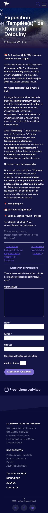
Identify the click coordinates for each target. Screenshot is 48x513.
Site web (8, 344)
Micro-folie (33, 234)
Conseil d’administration (17, 435)
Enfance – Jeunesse (16, 458)
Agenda (11, 482)
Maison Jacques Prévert (15, 234)
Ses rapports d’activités (17, 431)
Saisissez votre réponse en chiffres (20, 355)
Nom (7, 322)
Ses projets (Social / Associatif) (21, 428)
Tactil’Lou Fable (16, 473)
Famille (9, 462)
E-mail (8, 333)
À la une (11, 231)
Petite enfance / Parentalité (19, 454)
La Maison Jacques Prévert (23, 423)
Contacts (12, 487)
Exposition (21, 231)
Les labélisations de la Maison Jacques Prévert (20, 440)
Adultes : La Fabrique (16, 465)
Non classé (9, 238)
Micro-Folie (13, 478)
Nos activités (14, 450)
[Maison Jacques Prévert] (6, 4)
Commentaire (11, 286)
